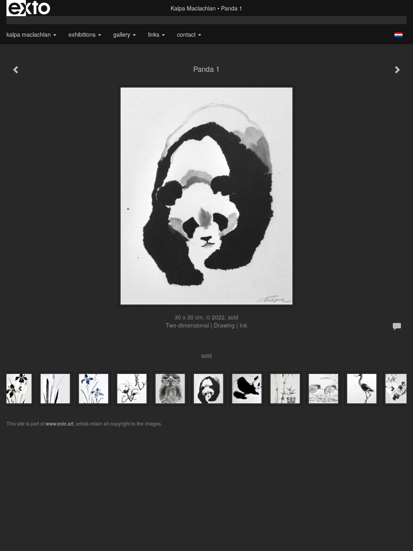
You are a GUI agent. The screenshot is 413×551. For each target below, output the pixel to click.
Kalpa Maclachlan (193, 8)
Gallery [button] (122, 34)
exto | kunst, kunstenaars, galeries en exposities (29, 8)
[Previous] (21, 388)
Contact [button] (187, 34)
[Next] (392, 388)
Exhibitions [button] (83, 34)
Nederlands (398, 34)
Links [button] (154, 34)
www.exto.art (59, 423)
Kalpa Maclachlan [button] (29, 34)
